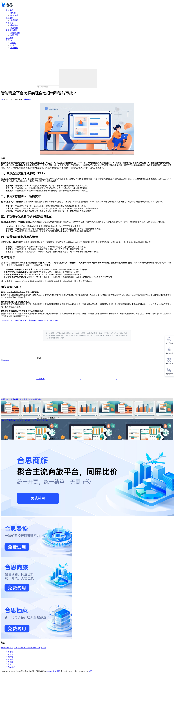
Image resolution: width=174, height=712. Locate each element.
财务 (38, 648)
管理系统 (22, 648)
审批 (16, 648)
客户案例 (9, 38)
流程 (11, 648)
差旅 (7, 648)
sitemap (49, 671)
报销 (3, 648)
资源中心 (9, 40)
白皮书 (13, 45)
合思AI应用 (10, 667)
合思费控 (9, 652)
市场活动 (14, 48)
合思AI (8, 664)
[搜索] (78, 78)
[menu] (2, 2)
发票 (28, 648)
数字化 (43, 648)
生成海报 (40, 379)
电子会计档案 (11, 30)
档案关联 (14, 35)
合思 (90, 671)
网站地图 (56, 671)
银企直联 (14, 15)
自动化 (33, 648)
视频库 (13, 43)
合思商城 (9, 662)
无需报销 (14, 20)
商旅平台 (9, 23)
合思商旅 (9, 654)
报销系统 (9, 18)
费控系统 (9, 10)
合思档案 (9, 657)
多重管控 (14, 28)
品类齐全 (14, 25)
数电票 (13, 13)
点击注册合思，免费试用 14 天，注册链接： (19, 320)
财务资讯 (28, 99)
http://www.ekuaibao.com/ (48, 320)
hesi (2, 99)
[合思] (7, 6)
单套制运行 (15, 33)
